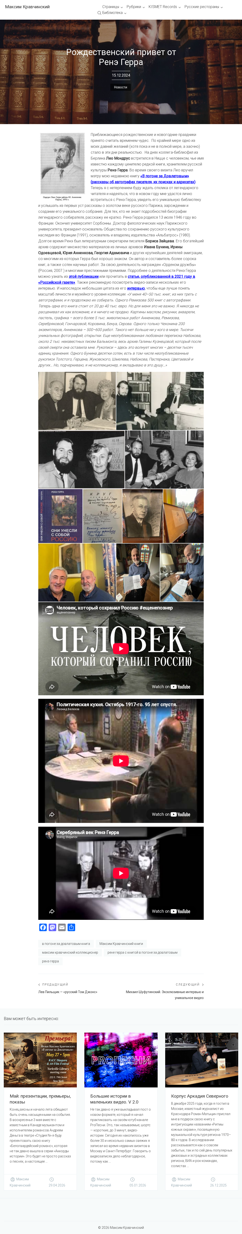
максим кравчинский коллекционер (70, 952)
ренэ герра (50, 961)
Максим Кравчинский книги (121, 944)
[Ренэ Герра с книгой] (138, 572)
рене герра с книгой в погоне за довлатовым (142, 952)
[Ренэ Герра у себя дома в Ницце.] (183, 516)
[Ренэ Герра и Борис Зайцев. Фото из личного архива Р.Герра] (160, 401)
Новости (120, 87)
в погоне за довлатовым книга (66, 944)
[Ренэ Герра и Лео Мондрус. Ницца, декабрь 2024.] (77, 572)
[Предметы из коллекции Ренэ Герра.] (102, 516)
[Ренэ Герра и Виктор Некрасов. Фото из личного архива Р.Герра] (81, 459)
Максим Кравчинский (27, 6)
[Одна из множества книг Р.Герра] (60, 516)
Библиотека (112, 12)
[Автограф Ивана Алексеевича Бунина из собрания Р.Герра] (142, 516)
